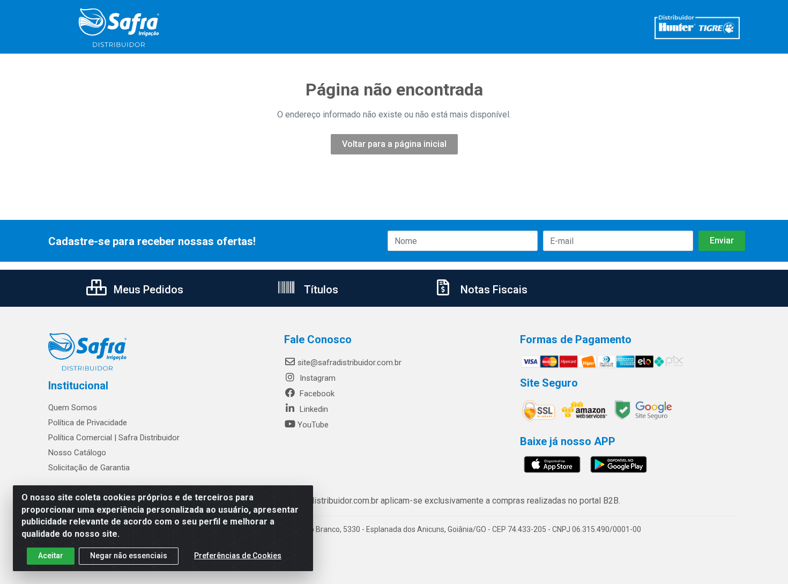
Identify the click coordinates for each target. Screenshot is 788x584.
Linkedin (313, 409)
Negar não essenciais (128, 555)
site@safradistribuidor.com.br (350, 362)
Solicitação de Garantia (89, 467)
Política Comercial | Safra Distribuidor (114, 437)
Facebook (316, 393)
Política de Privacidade (87, 422)
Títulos (319, 289)
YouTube (313, 425)
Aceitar (50, 555)
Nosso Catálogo (77, 452)
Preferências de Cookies (237, 555)
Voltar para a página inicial (394, 144)
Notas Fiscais (492, 289)
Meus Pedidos (147, 289)
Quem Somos (72, 407)
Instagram (317, 378)
